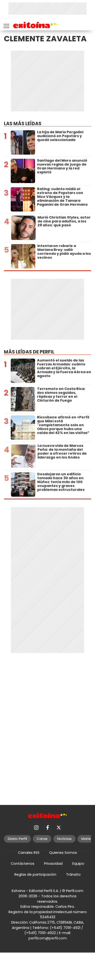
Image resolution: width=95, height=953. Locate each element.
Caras (42, 838)
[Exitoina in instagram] (36, 827)
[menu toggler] (5, 25)
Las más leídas (22, 123)
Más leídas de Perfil (29, 352)
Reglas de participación (35, 874)
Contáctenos (22, 863)
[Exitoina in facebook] (47, 827)
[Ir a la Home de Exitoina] (35, 26)
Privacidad (53, 863)
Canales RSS (28, 852)
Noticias (64, 838)
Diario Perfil (17, 838)
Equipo (78, 863)
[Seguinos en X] (58, 827)
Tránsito (73, 874)
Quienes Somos (63, 852)
